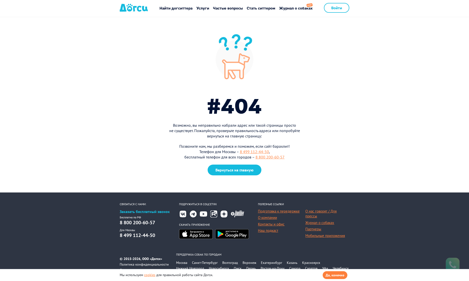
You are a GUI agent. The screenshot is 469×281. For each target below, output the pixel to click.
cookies (149, 275)
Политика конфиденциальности (144, 264)
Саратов (311, 268)
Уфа (325, 268)
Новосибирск (219, 268)
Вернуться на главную (234, 170)
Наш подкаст (268, 230)
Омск (238, 268)
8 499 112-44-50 (254, 151)
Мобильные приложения (325, 235)
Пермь (251, 268)
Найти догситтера (176, 8)
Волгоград (230, 262)
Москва (181, 262)
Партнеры (313, 229)
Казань (292, 262)
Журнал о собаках (296, 8)
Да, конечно (335, 275)
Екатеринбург (271, 262)
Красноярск (311, 262)
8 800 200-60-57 (270, 157)
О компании (267, 217)
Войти (336, 7)
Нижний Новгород (190, 268)
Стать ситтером (261, 8)
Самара (294, 268)
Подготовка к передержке (279, 211)
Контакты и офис (271, 224)
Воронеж (249, 262)
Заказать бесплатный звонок (145, 211)
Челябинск (341, 268)
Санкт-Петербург (205, 262)
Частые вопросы (228, 8)
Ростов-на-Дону (273, 268)
